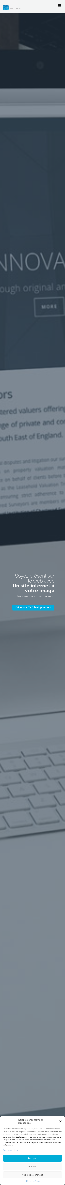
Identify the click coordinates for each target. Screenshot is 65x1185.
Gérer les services (10, 1150)
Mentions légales (33, 1181)
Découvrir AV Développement (33, 607)
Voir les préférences (32, 1175)
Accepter (32, 1158)
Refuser (32, 1166)
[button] (60, 1121)
